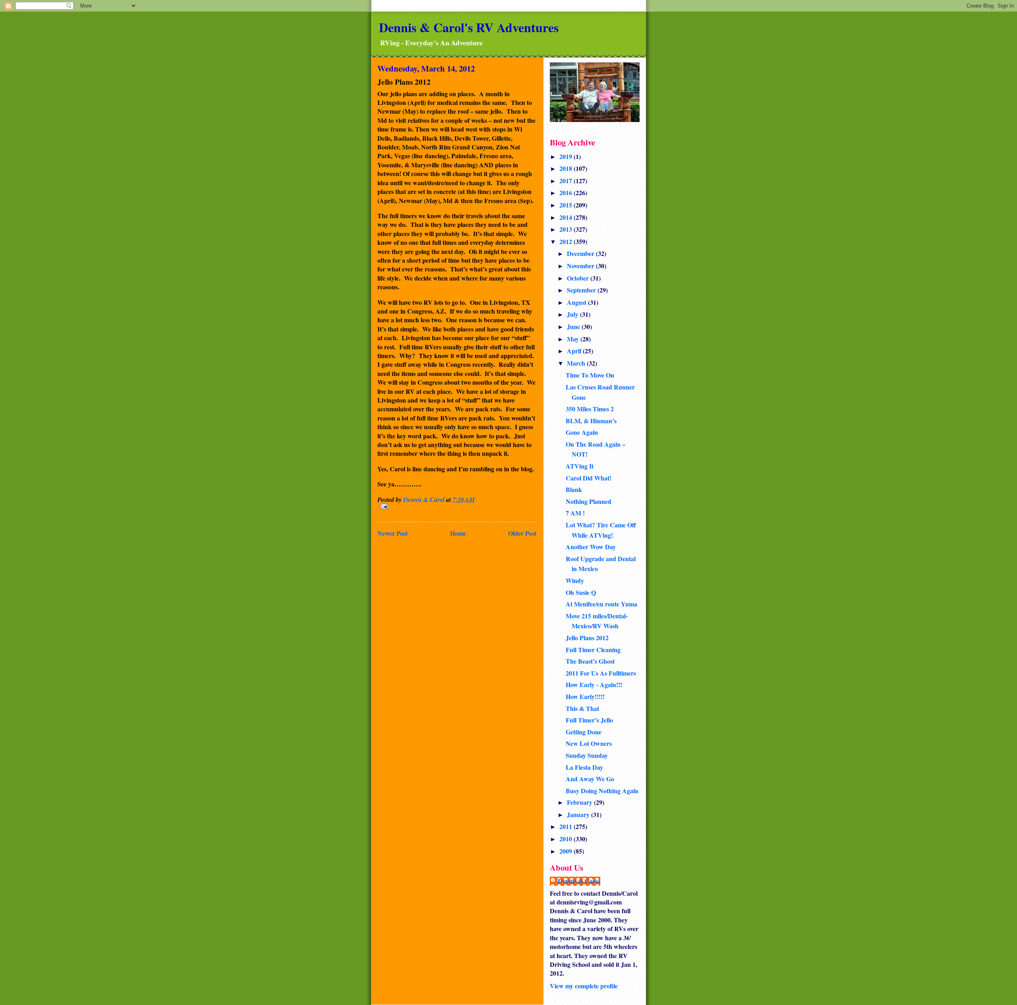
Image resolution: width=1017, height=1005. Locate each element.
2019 (566, 156)
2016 (566, 192)
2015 (566, 204)
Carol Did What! (588, 477)
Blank (574, 489)
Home (458, 533)
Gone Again (582, 432)
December (581, 253)
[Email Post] (456, 506)
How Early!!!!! (585, 696)
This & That (582, 708)
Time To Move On (590, 375)
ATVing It (580, 466)
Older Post (522, 533)
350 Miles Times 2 (590, 408)
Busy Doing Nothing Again (602, 790)
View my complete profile (584, 985)
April (575, 350)
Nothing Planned (588, 501)
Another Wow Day (591, 546)
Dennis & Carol (579, 881)
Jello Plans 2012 (587, 637)
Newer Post (392, 533)
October (578, 278)
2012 (566, 241)
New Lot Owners (589, 743)
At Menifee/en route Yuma (601, 603)
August (577, 302)
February (580, 802)
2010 (566, 838)
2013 (566, 229)
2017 (566, 180)
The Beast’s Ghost (590, 661)
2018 (566, 168)
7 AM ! (575, 512)
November (581, 265)
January (579, 814)
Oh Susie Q (581, 592)
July (573, 314)
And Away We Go (590, 778)
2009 (566, 851)
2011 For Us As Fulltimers (601, 673)
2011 (566, 826)
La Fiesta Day (584, 767)
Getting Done (583, 731)
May (573, 338)
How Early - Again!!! (594, 684)
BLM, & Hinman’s (591, 420)
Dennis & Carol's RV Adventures (469, 27)
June (574, 326)
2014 (566, 217)
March (577, 363)
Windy (575, 580)
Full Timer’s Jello (589, 719)
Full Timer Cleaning (593, 649)
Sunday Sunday (587, 755)
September (582, 289)
